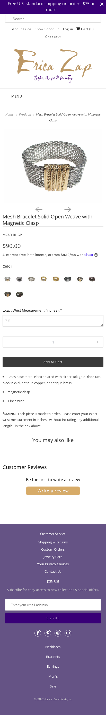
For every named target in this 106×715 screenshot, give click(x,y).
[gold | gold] (55, 279)
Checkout (53, 36)
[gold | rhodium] (43, 279)
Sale (53, 686)
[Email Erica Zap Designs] (68, 633)
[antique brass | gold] (7, 294)
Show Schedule (47, 29)
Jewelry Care (53, 556)
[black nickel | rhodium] (68, 279)
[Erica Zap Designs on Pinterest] (48, 633)
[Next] (67, 209)
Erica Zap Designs (58, 699)
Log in (68, 29)
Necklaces (52, 647)
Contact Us (53, 571)
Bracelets (53, 656)
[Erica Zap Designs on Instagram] (58, 633)
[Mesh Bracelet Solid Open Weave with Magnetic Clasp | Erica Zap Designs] (53, 166)
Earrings (53, 666)
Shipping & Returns (53, 542)
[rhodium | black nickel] (19, 279)
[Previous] (38, 209)
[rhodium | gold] (7, 279)
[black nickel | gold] (80, 279)
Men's (53, 676)
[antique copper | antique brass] (92, 279)
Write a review (53, 491)
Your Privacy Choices (53, 564)
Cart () (87, 29)
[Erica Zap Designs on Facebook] (37, 633)
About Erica (21, 29)
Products (25, 114)
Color (7, 266)
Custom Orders (53, 549)
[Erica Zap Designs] (53, 66)
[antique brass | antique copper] (19, 294)
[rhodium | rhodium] (31, 279)
